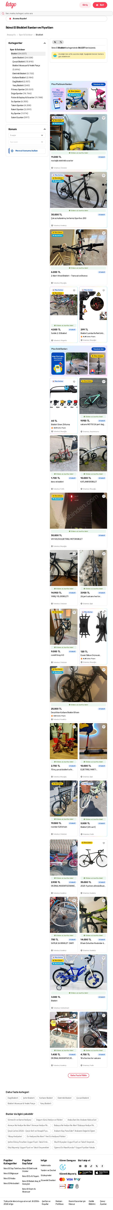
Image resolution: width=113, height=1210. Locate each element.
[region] (78, 99)
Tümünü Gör (98, 84)
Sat (102, 5)
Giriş (85, 5)
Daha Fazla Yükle (78, 1075)
